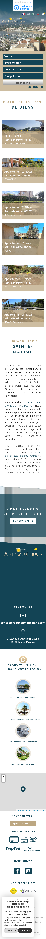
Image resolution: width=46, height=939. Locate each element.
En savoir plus (23, 521)
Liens (41, 922)
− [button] (3, 780)
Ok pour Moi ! (25, 930)
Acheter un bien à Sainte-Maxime (23, 697)
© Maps (26, 810)
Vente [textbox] (8, 56)
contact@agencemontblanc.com (23, 622)
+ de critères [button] (35, 86)
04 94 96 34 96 (23, 606)
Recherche (23, 82)
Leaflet (18, 810)
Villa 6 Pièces (18, 137)
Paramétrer (10, 930)
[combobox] (23, 56)
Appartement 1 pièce (18, 280)
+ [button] (3, 776)
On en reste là (23, 900)
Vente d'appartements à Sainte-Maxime (23, 742)
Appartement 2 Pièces (18, 173)
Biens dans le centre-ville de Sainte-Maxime (23, 719)
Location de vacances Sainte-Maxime (23, 764)
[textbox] (23, 62)
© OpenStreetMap (39, 810)
